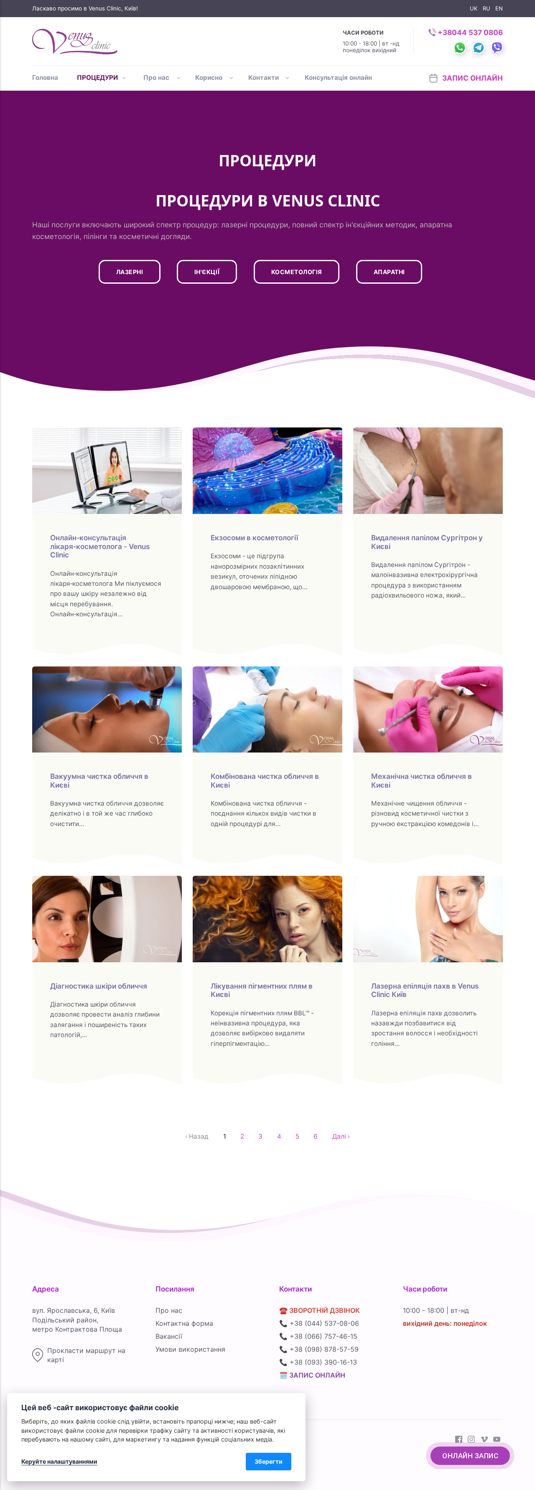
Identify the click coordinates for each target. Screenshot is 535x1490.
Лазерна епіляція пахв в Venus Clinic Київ (425, 990)
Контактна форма (184, 1323)
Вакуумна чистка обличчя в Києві (99, 780)
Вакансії (168, 1336)
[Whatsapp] (456, 40)
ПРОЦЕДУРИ (97, 77)
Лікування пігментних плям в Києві (262, 990)
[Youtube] (496, 1440)
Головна (45, 77)
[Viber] (494, 40)
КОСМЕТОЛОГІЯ (296, 271)
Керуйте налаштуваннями (59, 1461)
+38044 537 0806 (470, 32)
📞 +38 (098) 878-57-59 (319, 1349)
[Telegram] (475, 40)
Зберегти (269, 1461)
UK (473, 8)
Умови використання (190, 1349)
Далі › (341, 1136)
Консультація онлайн (338, 77)
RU (486, 8)
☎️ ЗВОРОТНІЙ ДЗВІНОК (319, 1310)
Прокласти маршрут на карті (86, 1355)
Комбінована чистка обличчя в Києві (265, 780)
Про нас (156, 77)
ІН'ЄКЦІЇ (207, 271)
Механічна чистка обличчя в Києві (421, 780)
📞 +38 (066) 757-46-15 (318, 1336)
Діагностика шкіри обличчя (98, 985)
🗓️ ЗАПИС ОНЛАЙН (312, 1375)
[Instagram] (471, 1440)
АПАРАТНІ (389, 271)
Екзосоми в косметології (254, 537)
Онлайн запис (470, 1456)
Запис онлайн (472, 78)
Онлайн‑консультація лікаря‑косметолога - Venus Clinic (100, 546)
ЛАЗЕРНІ (129, 271)
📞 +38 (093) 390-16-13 (318, 1362)
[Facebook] (459, 1440)
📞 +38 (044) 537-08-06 (319, 1323)
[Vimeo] (484, 1440)
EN (499, 8)
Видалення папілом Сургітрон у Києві (427, 542)
